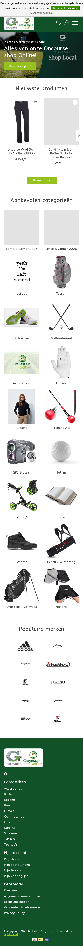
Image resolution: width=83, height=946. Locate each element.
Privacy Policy (14, 913)
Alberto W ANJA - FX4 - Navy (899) (21, 151)
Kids (7, 822)
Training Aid (61, 428)
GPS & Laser (22, 472)
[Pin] (47, 940)
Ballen (61, 472)
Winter (22, 562)
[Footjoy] (25, 683)
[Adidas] (25, 646)
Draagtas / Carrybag (22, 607)
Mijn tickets (12, 870)
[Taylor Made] (58, 701)
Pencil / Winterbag (61, 562)
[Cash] (34, 940)
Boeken (61, 517)
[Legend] (58, 683)
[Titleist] (25, 719)
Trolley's (22, 517)
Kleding (21, 428)
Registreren (12, 859)
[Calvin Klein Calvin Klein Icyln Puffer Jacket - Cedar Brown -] (61, 121)
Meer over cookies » (42, 13)
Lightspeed (11, 934)
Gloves (61, 383)
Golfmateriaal (61, 338)
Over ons (11, 890)
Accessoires (22, 383)
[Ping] (25, 701)
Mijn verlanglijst (16, 876)
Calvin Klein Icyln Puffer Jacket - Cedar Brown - (61, 153)
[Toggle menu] (75, 23)
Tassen (61, 293)
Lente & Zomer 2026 (22, 249)
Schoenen (22, 338)
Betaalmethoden (16, 902)
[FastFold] (58, 664)
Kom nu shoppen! (20, 66)
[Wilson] (58, 719)
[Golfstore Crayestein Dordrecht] (19, 22)
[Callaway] (58, 646)
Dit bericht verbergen (65, 8)
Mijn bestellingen (17, 865)
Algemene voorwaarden (22, 896)
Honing (9, 805)
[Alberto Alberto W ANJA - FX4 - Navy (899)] (21, 121)
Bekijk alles (41, 180)
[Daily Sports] (25, 664)
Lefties (22, 293)
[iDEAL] (40, 940)
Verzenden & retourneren (23, 907)
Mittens (61, 607)
